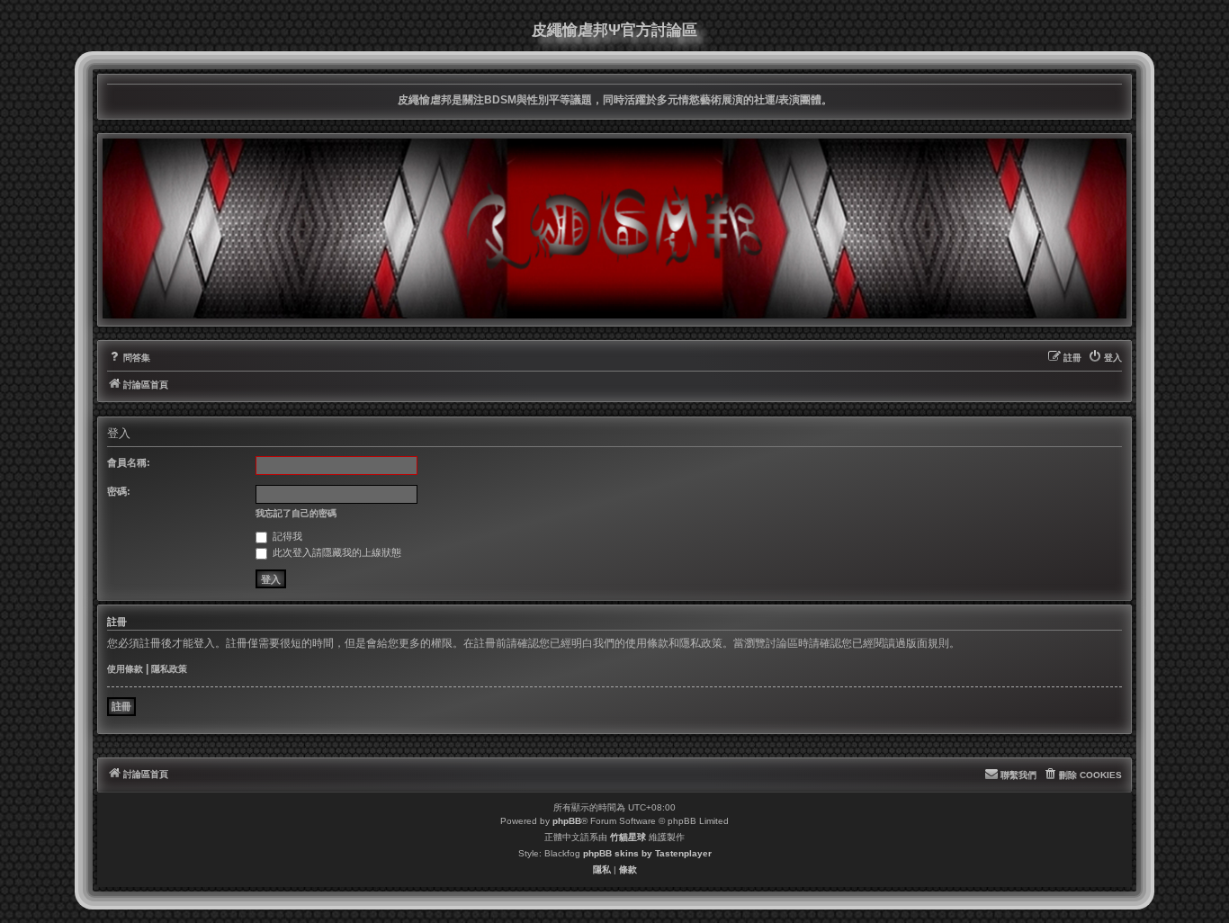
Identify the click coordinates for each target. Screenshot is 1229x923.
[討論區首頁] (614, 228)
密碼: (118, 491)
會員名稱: (128, 462)
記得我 (286, 536)
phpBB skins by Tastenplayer (647, 853)
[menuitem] (128, 358)
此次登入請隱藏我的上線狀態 (335, 552)
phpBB (566, 821)
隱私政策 (169, 669)
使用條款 (125, 669)
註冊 (121, 706)
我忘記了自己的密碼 (296, 513)
